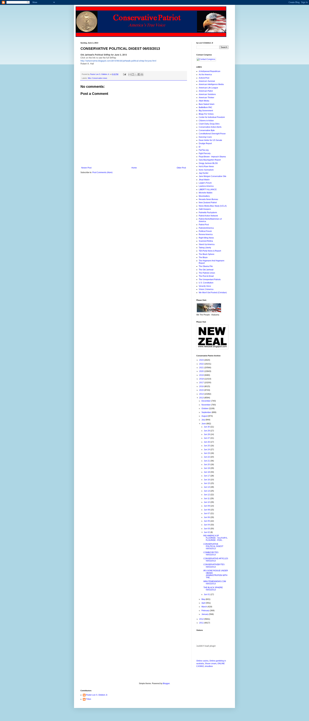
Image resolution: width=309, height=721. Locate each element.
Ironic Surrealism (206, 170)
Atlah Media (204, 101)
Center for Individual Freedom (212, 117)
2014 (201, 394)
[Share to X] (135, 74)
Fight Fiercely (205, 153)
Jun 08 (207, 510)
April (203, 603)
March (204, 607)
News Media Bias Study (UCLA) (213, 206)
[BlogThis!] (132, 74)
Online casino (202, 661)
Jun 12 (207, 494)
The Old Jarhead (206, 270)
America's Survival (207, 81)
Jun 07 (207, 513)
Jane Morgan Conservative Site (212, 176)
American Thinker (206, 97)
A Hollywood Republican (209, 71)
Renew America (206, 234)
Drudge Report (205, 143)
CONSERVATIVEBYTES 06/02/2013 (214, 565)
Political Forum (205, 231)
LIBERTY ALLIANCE (208, 189)
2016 (201, 386)
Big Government (206, 110)
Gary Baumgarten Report (210, 160)
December (206, 401)
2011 (201, 623)
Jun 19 (207, 468)
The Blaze (203, 257)
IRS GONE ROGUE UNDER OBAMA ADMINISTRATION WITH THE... (215, 574)
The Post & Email (206, 276)
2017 (201, 382)
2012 (201, 619)
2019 (201, 375)
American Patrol (206, 91)
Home (134, 168)
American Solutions (207, 94)
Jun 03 (207, 528)
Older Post (181, 168)
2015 (201, 390)
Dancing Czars (205, 137)
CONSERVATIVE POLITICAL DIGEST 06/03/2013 (213, 546)
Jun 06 (207, 517)
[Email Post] (124, 74)
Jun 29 (207, 431)
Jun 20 (207, 464)
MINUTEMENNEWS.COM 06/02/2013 (214, 582)
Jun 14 (207, 487)
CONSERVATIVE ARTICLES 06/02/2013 (215, 559)
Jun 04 (207, 525)
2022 (201, 364)
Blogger (166, 683)
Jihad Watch (204, 180)
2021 (201, 367)
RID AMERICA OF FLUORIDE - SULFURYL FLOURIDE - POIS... (215, 538)
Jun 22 (207, 457)
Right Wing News (206, 238)
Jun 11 (207, 498)
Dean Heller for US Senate (210, 140)
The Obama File (206, 266)
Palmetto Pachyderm (208, 212)
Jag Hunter (203, 173)
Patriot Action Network (208, 216)
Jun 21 (207, 461)
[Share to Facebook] (138, 74)
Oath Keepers (205, 209)
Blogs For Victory (206, 114)
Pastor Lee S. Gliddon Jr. (97, 695)
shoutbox (209, 666)
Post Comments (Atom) (102, 172)
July (203, 420)
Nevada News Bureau (208, 199)
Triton (88, 699)
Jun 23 (207, 453)
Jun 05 (207, 521)
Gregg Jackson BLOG (208, 163)
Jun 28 (207, 434)
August (204, 416)
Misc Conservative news (97, 78)
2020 (201, 371)
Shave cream (210, 663)
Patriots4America (206, 228)
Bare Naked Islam (206, 104)
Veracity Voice (205, 286)
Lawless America (206, 186)
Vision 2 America (206, 289)
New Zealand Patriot (208, 202)
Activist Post (204, 78)
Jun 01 (207, 594)
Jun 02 (207, 532)
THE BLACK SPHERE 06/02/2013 (213, 588)
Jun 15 (207, 483)
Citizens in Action (206, 120)
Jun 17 (207, 476)
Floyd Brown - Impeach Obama (212, 157)
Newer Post (86, 168)
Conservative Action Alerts (210, 127)
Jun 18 (207, 472)
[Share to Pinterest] (142, 74)
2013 (201, 398)
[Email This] (129, 74)
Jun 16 (207, 480)
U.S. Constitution (206, 283)
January (205, 614)
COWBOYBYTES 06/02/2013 (210, 553)
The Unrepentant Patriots (210, 279)
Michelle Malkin (205, 193)
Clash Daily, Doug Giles (209, 124)
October (205, 408)
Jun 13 (207, 491)
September (206, 412)
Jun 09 (207, 506)
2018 (201, 379)
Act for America (205, 74)
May (203, 599)
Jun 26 (207, 442)
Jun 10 (207, 502)
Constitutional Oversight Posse (212, 134)
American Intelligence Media (211, 84)
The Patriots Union (207, 273)
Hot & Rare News (206, 166)
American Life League (208, 88)
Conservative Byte (207, 130)
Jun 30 (207, 427)
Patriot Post (204, 224)
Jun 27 (207, 438)
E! (200, 147)
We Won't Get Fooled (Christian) (213, 292)
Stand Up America (207, 244)
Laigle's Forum (205, 183)
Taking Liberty (205, 248)
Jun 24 (207, 449)
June (203, 423)
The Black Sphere (206, 254)
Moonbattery (204, 196)
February (205, 610)
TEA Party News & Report (210, 251)
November (206, 405)
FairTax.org (204, 150)
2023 (201, 360)
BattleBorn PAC (205, 107)
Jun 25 (207, 446)
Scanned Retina (206, 241)
